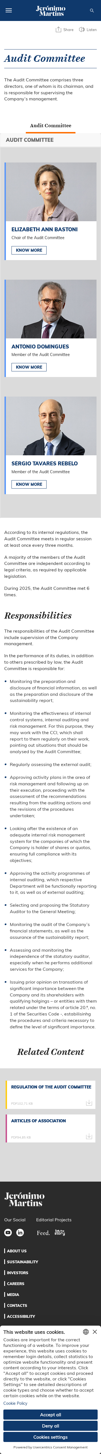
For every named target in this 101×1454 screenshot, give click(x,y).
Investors (17, 1273)
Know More (29, 250)
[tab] (50, 125)
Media (13, 1294)
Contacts (17, 1305)
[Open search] (92, 10)
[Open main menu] (9, 10)
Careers (15, 1283)
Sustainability (22, 1262)
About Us (17, 1251)
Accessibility (21, 1316)
